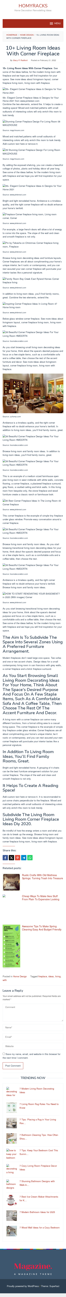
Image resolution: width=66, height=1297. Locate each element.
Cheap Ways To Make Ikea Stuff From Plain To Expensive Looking (40, 897)
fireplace (42, 976)
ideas (51, 976)
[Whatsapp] (30, 857)
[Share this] (5, 857)
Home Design (20, 976)
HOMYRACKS (33, 6)
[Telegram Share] (23, 857)
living (58, 976)
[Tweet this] (11, 857)
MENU (57, 23)
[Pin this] (17, 857)
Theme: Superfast (50, 1286)
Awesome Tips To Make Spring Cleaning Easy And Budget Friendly (41, 927)
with (5, 980)
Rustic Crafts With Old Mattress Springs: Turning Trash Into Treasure (42, 876)
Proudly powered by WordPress (23, 1286)
